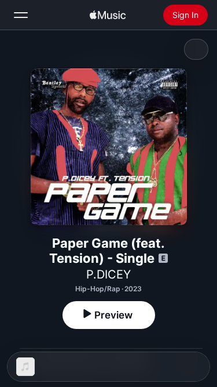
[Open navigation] (21, 15)
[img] (108, 15)
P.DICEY (108, 274)
